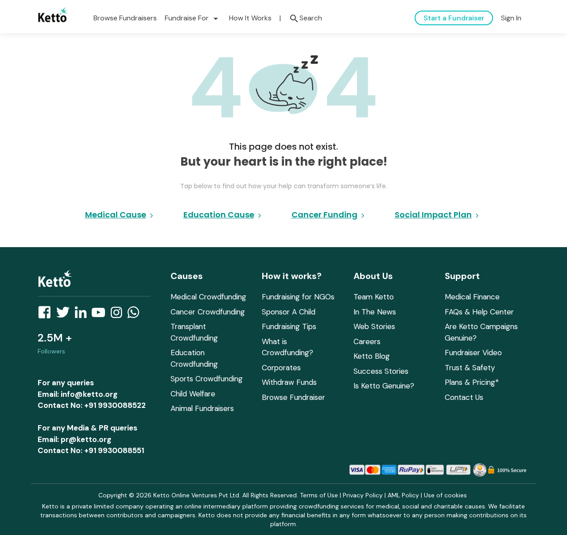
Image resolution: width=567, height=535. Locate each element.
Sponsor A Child (288, 312)
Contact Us (464, 397)
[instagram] (119, 314)
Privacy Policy (362, 495)
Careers (367, 341)
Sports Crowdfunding (207, 379)
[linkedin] (83, 314)
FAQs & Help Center (479, 312)
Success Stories (380, 371)
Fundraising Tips (289, 326)
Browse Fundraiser (293, 397)
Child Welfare (193, 394)
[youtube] (101, 314)
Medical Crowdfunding (208, 297)
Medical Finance (472, 297)
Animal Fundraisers (202, 408)
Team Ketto (373, 297)
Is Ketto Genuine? (383, 386)
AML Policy (403, 495)
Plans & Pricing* (472, 382)
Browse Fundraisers (125, 18)
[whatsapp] (136, 314)
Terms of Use (319, 495)
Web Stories (374, 326)
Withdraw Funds (289, 382)
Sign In (511, 18)
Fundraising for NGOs (298, 297)
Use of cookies (445, 495)
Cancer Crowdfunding (208, 312)
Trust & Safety (470, 367)
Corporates (281, 367)
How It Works (250, 18)
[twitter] (65, 314)
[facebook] (47, 314)
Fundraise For (193, 18)
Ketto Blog (371, 356)
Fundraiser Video (473, 352)
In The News (374, 312)
